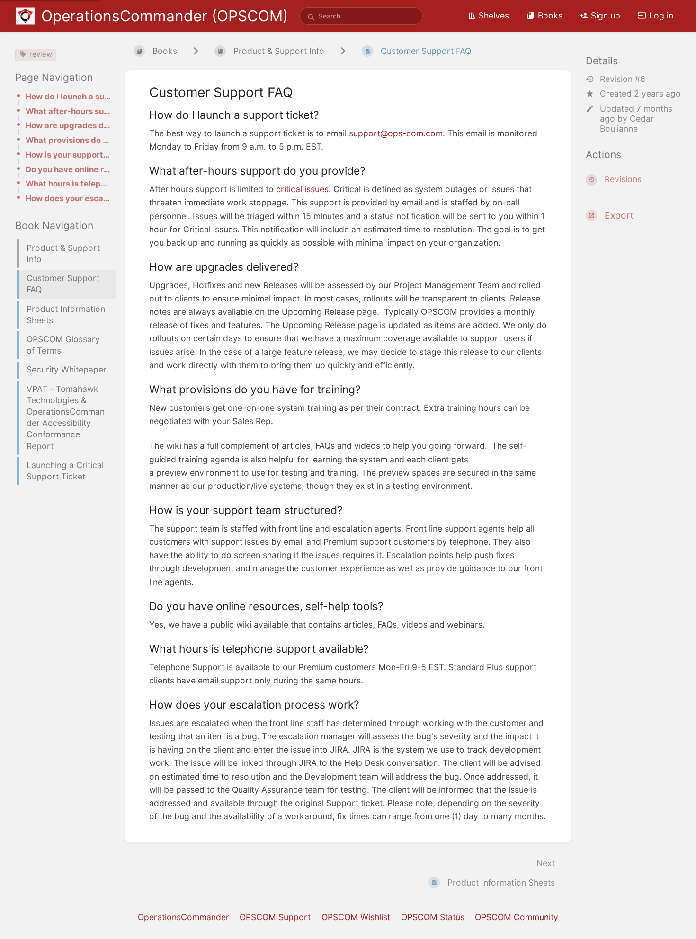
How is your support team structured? (68, 154)
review (40, 54)
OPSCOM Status (432, 917)
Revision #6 (622, 79)
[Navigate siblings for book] (195, 51)
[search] (361, 16)
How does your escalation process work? (68, 198)
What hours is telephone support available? (68, 183)
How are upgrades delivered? (68, 125)
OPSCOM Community (516, 917)
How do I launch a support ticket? (68, 96)
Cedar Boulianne (627, 123)
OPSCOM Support (275, 917)
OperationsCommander (183, 917)
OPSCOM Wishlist (355, 917)
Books (550, 15)
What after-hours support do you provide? (68, 111)
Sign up (605, 15)
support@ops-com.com (396, 133)
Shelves (494, 15)
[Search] (311, 17)
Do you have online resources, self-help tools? (68, 169)
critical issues (302, 189)
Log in (661, 15)
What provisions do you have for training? (68, 140)
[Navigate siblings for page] (343, 51)
